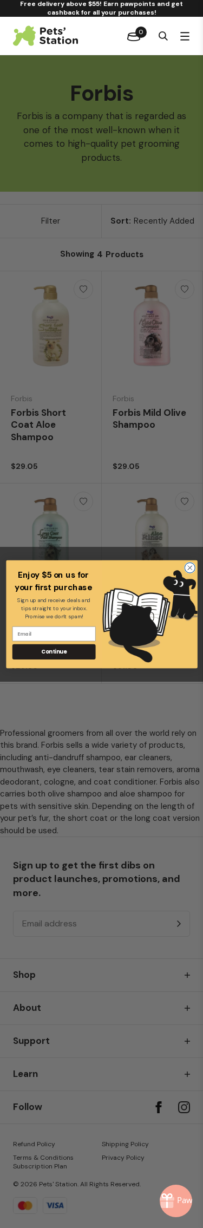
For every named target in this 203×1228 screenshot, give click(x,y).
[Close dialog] (190, 568)
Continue (54, 651)
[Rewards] (176, 1201)
